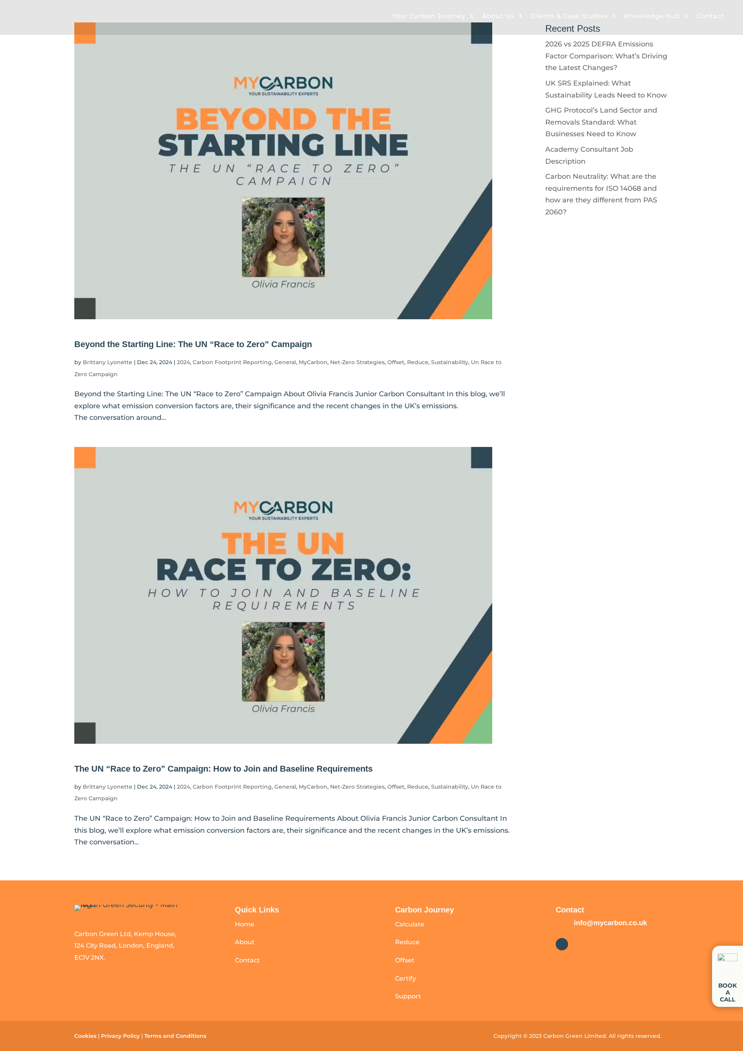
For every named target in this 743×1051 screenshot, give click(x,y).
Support (408, 996)
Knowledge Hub (652, 16)
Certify (405, 978)
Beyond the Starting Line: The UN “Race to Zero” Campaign (193, 344)
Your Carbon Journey (429, 16)
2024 (183, 362)
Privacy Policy (120, 1035)
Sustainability (449, 362)
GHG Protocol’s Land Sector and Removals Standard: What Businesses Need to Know (601, 122)
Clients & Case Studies (569, 16)
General (285, 362)
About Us (498, 16)
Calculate (410, 924)
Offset (395, 362)
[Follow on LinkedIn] (562, 944)
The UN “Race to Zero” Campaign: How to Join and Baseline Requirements (223, 769)
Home (244, 924)
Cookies (85, 1035)
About (245, 942)
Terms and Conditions (176, 1035)
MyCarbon (313, 362)
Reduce (417, 362)
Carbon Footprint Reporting (232, 362)
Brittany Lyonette (107, 362)
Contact (710, 16)
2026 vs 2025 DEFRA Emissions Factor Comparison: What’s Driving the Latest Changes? (606, 56)
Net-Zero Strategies (357, 362)
